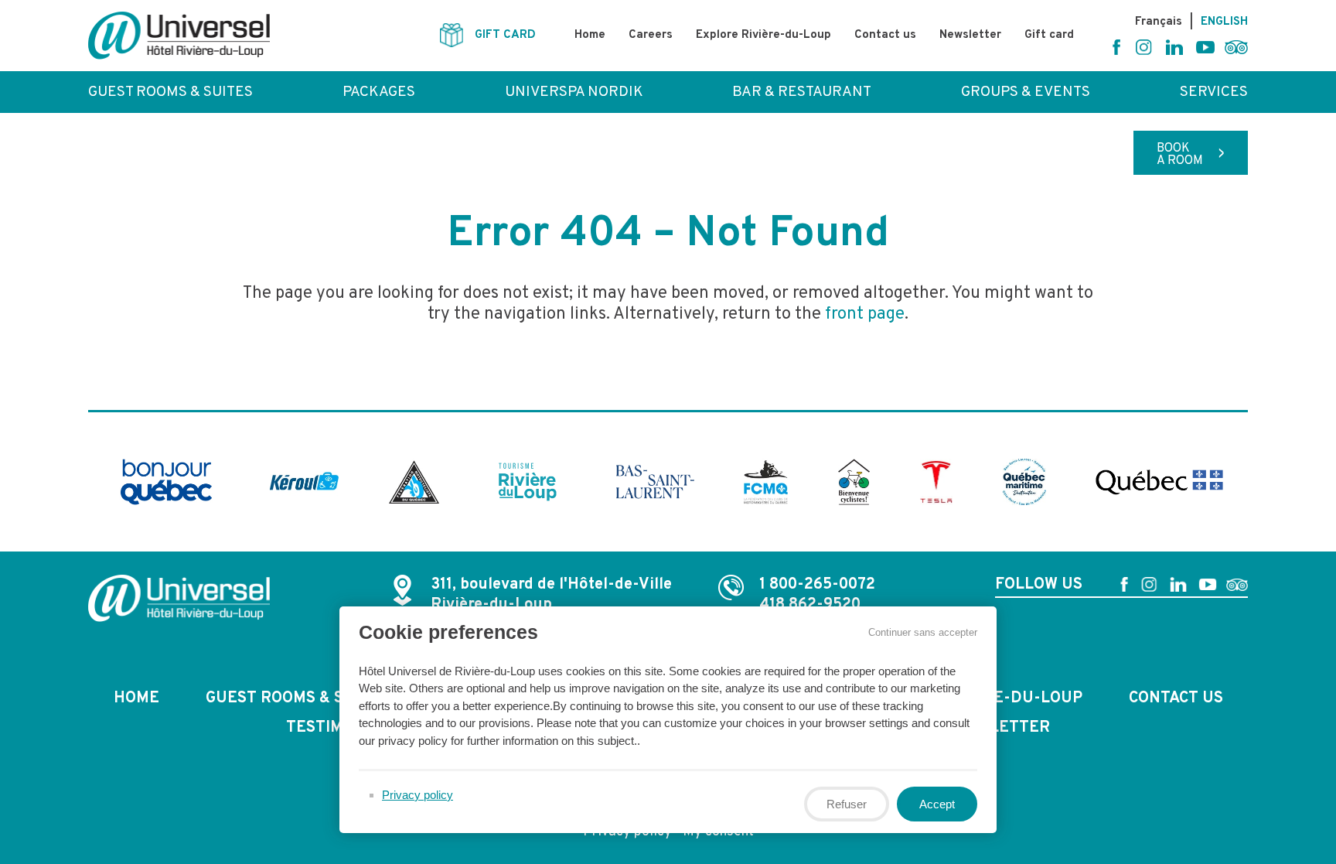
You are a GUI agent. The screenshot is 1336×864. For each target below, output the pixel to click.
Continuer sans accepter (922, 632)
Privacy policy (417, 794)
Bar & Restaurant (801, 92)
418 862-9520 (810, 605)
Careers (651, 35)
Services (1214, 92)
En (1224, 22)
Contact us (885, 35)
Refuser (846, 804)
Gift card (1049, 35)
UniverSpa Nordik (574, 92)
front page (865, 314)
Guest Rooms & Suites (170, 92)
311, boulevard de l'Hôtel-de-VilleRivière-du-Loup (551, 595)
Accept (937, 804)
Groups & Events (1025, 92)
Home (589, 35)
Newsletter (970, 35)
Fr (1158, 22)
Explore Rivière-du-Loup (763, 35)
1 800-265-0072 (817, 585)
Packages (379, 92)
